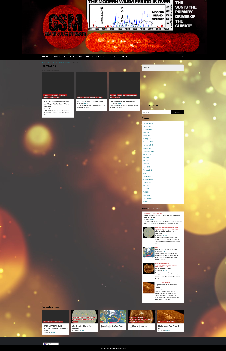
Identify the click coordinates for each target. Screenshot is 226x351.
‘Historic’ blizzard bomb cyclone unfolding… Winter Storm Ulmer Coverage (56, 103)
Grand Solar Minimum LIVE (73, 57)
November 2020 (148, 129)
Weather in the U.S (54, 97)
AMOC (156, 247)
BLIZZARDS (46, 95)
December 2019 (148, 142)
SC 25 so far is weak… (164, 269)
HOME (56, 57)
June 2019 (146, 161)
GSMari (53, 108)
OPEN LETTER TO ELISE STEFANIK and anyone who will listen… (56, 328)
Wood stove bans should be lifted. (90, 101)
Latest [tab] (144, 208)
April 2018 (146, 192)
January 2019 (147, 173)
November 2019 (148, 145)
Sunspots (177, 229)
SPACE (164, 229)
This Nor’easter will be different (122, 101)
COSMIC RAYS (158, 263)
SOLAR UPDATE (159, 229)
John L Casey (158, 282)
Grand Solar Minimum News (90, 97)
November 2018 (148, 179)
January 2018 (147, 201)
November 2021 (148, 123)
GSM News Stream (157, 213)
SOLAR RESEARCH (173, 227)
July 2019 (146, 157)
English (48, 344)
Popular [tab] (151, 208)
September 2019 (148, 151)
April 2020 (146, 132)
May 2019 (146, 164)
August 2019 (147, 154)
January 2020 (147, 139)
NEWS (87, 57)
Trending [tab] (159, 208)
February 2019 (147, 170)
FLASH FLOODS (62, 95)
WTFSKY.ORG (47, 57)
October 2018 (147, 183)
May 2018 (146, 189)
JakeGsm (165, 235)
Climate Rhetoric (148, 213)
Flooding (46, 97)
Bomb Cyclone (54, 95)
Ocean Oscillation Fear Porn (166, 249)
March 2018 (146, 195)
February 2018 (147, 198)
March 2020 (146, 136)
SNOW (100, 97)
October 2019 (147, 148)
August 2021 (147, 126)
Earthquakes (165, 263)
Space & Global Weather (100, 57)
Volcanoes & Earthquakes (123, 57)
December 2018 (148, 176)
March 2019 (146, 167)
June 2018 (146, 186)
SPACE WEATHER (170, 229)
